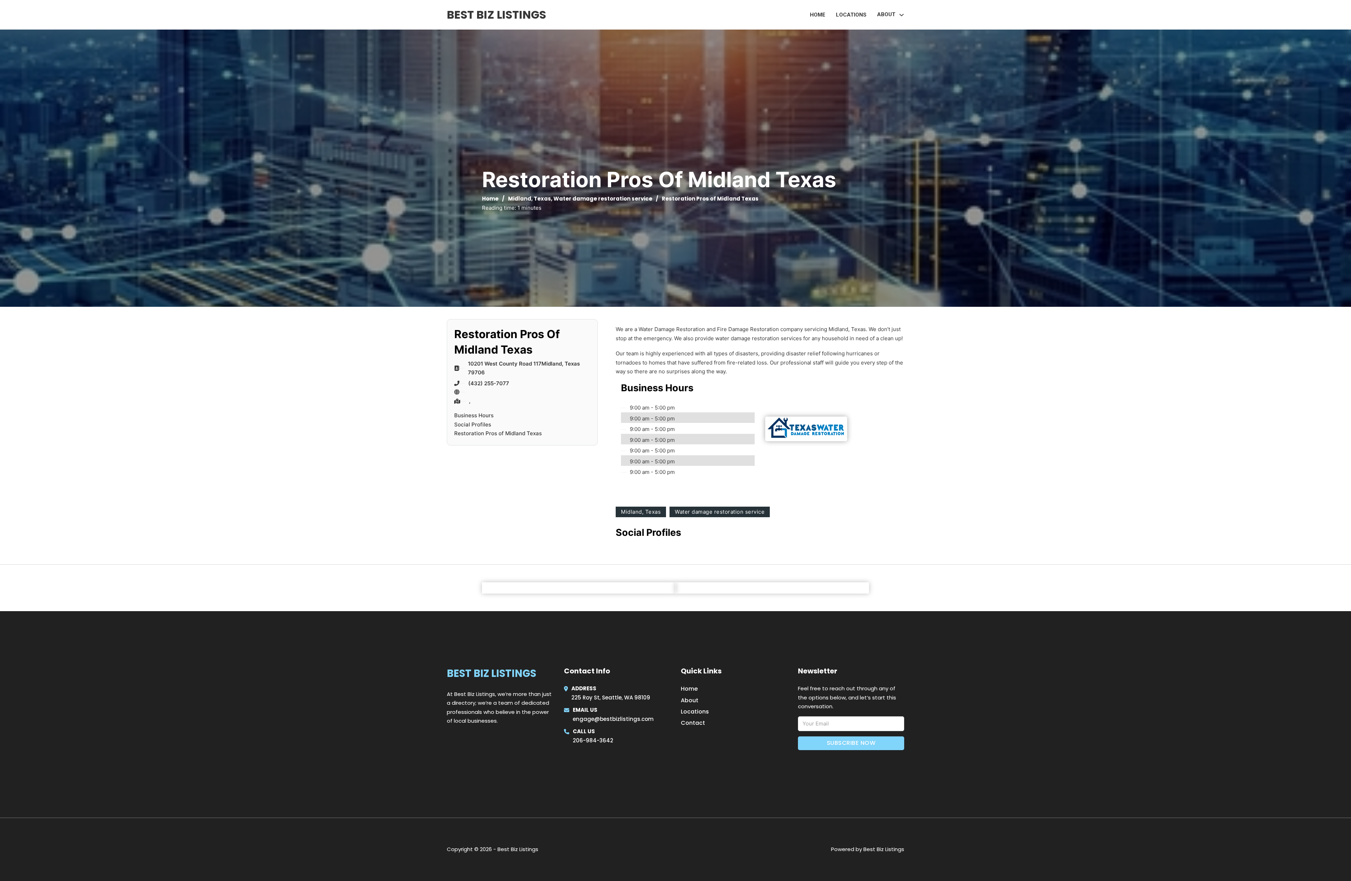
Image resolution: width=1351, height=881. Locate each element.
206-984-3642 (593, 740)
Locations (851, 15)
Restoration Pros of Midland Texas (498, 433)
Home (817, 15)
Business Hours (474, 415)
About (689, 700)
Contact (693, 723)
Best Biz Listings (496, 15)
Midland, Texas (529, 198)
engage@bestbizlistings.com (613, 719)
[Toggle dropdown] (901, 15)
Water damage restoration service (602, 198)
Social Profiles (472, 424)
